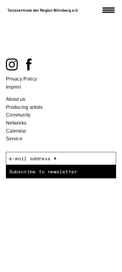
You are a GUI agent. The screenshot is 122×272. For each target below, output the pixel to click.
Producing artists (24, 107)
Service (14, 138)
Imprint (13, 86)
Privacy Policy (21, 78)
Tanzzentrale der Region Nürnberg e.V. (42, 10)
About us (15, 99)
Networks (16, 122)
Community (18, 114)
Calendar (16, 130)
